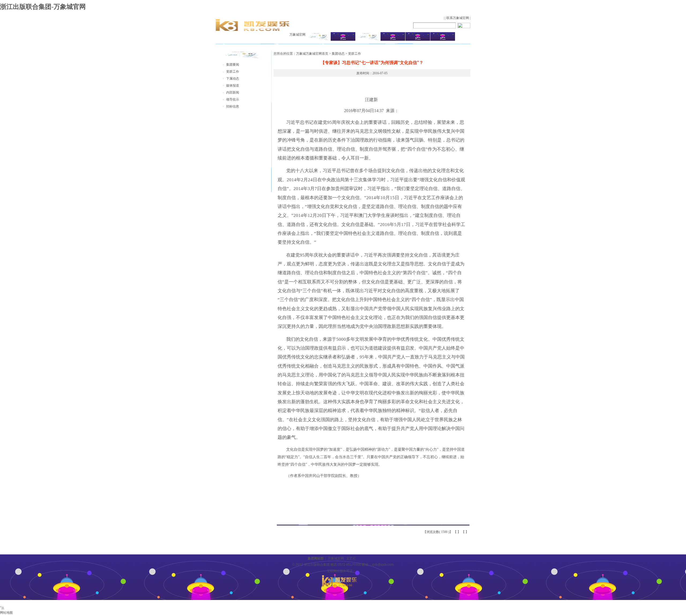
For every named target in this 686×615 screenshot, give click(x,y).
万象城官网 (297, 34)
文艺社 (351, 558)
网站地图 (6, 612)
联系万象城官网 (457, 18)
